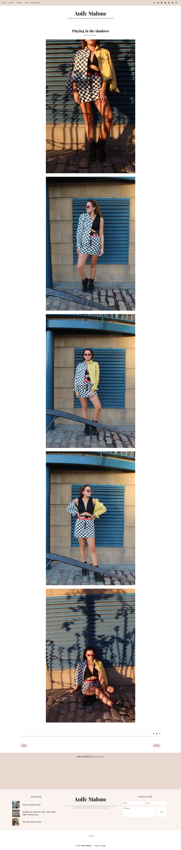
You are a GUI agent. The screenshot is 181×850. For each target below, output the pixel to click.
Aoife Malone (90, 13)
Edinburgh (35, 2)
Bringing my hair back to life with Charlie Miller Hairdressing (39, 813)
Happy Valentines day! (32, 804)
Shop (26, 2)
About (11, 2)
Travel (19, 2)
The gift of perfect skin (32, 822)
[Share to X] (156, 734)
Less (24, 745)
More (157, 745)
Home (4, 2)
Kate (104, 846)
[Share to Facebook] (153, 734)
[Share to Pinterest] (159, 734)
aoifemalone (99, 756)
